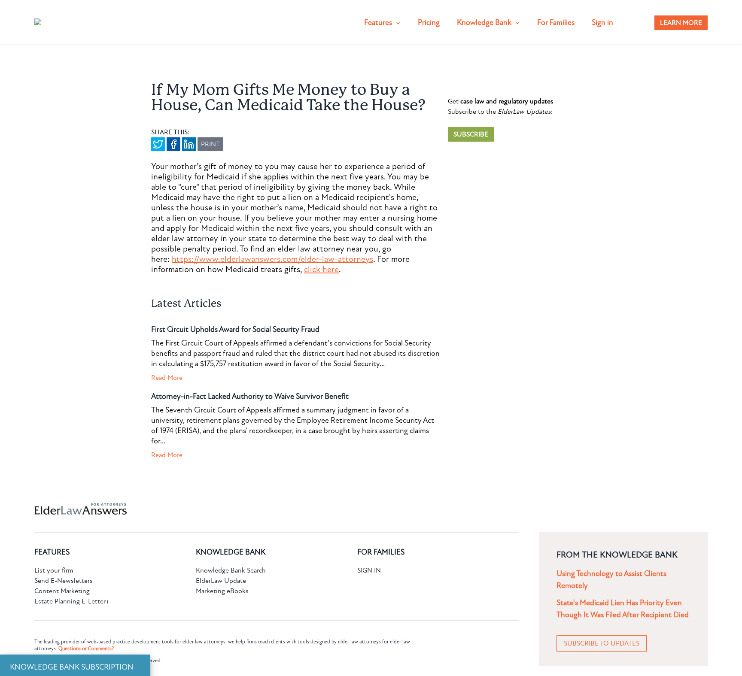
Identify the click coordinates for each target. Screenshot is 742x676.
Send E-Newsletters (63, 580)
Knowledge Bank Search (231, 570)
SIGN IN (369, 570)
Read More (166, 377)
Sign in (602, 22)
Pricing (429, 22)
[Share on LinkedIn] (189, 144)
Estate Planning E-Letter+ (71, 601)
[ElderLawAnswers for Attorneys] (343, 509)
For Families (556, 22)
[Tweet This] (158, 144)
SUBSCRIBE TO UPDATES (601, 643)
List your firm (53, 570)
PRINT (210, 144)
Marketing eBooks (222, 591)
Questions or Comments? (86, 649)
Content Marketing (62, 591)
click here (321, 269)
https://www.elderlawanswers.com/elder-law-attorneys (272, 259)
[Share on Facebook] (173, 144)
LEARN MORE (681, 22)
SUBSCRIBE (470, 134)
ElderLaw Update (221, 580)
